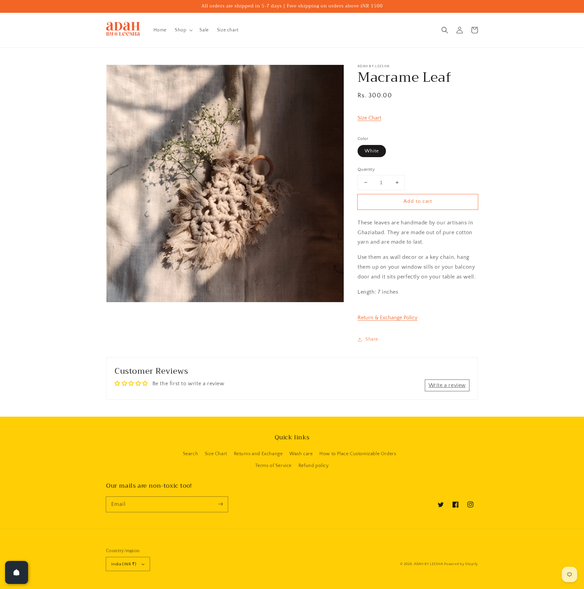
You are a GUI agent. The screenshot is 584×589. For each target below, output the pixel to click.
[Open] (16, 572)
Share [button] (371, 339)
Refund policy (313, 465)
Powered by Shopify (461, 564)
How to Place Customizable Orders (357, 454)
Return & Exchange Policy (387, 318)
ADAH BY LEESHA (428, 564)
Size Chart (369, 118)
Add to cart (418, 201)
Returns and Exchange (258, 454)
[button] (444, 30)
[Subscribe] (220, 504)
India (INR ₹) (123, 564)
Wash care (301, 454)
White (372, 151)
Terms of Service (273, 465)
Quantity (366, 169)
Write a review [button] (447, 385)
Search (190, 454)
